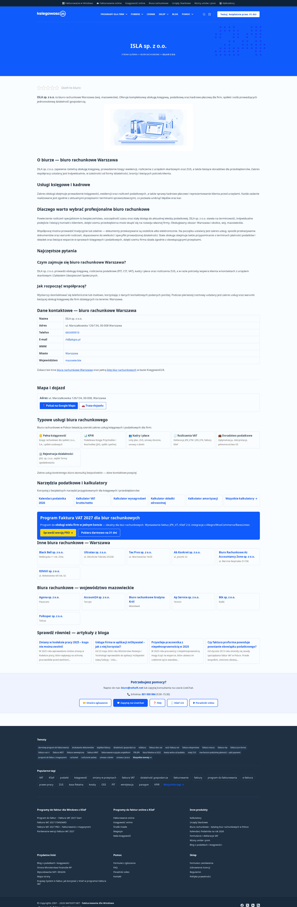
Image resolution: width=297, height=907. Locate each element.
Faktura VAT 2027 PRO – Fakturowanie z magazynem (64, 826)
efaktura (142, 747)
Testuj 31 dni (238, 14)
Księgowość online (135, 3)
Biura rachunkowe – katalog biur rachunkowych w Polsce (219, 826)
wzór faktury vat (172, 747)
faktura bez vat (155, 747)
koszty (92, 784)
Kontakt (117, 876)
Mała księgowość (122, 835)
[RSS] (258, 905)
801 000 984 (148, 694)
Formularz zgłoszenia (124, 863)
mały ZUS (192, 752)
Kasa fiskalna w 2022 (152, 752)
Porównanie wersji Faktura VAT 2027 (55, 831)
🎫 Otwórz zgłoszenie (95, 702)
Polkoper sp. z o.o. (51, 616)
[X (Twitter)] (247, 905)
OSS (103, 784)
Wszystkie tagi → (174, 784)
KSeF (51, 777)
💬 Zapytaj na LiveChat (130, 702)
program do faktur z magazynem (52, 757)
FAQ (115, 867)
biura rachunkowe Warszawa (75, 370)
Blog (175, 14)
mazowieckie (73, 360)
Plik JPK (136, 752)
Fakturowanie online (111, 3)
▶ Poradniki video (203, 702)
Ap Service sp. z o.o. (186, 597)
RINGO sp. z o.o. (49, 571)
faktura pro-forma (238, 747)
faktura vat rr (44, 752)
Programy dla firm (112, 14)
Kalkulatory (229, 3)
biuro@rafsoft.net (132, 687)
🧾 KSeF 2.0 (177, 702)
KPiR (156, 784)
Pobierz (135, 14)
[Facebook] (242, 905)
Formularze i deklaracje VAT (204, 835)
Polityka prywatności (200, 876)
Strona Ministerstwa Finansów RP (54, 867)
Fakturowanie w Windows (79, 3)
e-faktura (248, 777)
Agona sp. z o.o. (49, 597)
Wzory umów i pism (205, 3)
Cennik (151, 14)
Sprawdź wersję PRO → (58, 532)
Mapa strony (43, 876)
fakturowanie (181, 777)
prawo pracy (46, 784)
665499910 (72, 332)
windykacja (127, 784)
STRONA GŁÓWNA (129, 54)
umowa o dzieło (106, 757)
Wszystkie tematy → (142, 757)
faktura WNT (92, 752)
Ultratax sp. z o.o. (95, 552)
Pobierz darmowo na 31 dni (99, 532)
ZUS (61, 784)
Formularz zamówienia (201, 863)
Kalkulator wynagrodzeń (130, 498)
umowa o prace (123, 757)
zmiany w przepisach (104, 777)
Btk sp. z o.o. (227, 597)
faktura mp (222, 747)
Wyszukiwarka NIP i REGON (51, 872)
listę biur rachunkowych (121, 370)
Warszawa (71, 353)
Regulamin (195, 872)
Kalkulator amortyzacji (203, 498)
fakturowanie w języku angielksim (115, 752)
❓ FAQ (157, 702)
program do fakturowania (222, 777)
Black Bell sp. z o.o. (51, 552)
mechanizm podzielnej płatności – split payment (219, 752)
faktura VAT (128, 777)
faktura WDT (58, 752)
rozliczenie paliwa (89, 757)
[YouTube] (252, 905)
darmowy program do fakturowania (53, 747)
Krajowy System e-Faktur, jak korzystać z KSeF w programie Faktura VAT (71, 882)
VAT (41, 777)
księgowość (80, 777)
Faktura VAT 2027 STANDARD (52, 822)
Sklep (162, 14)
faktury (198, 777)
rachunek (74, 757)
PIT (113, 784)
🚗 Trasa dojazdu (92, 405)
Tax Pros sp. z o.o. (140, 552)
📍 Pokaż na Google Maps (58, 405)
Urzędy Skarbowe (181, 3)
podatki (64, 777)
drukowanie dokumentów (83, 747)
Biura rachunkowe (158, 3)
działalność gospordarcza (125, 747)
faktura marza (208, 747)
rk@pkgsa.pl (72, 339)
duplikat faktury (103, 747)
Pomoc (186, 14)
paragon (144, 784)
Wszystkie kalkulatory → (241, 498)
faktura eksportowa (190, 747)
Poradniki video (121, 872)
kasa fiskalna (76, 784)
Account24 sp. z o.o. (97, 597)
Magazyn (118, 831)
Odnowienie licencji (200, 867)
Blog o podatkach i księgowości (206, 844)
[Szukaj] (204, 14)
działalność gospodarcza (154, 777)
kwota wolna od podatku (174, 752)
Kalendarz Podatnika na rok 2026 (207, 831)
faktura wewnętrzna (75, 752)
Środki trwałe (120, 826)
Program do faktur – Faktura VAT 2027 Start (59, 817)
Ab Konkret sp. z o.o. (187, 552)
